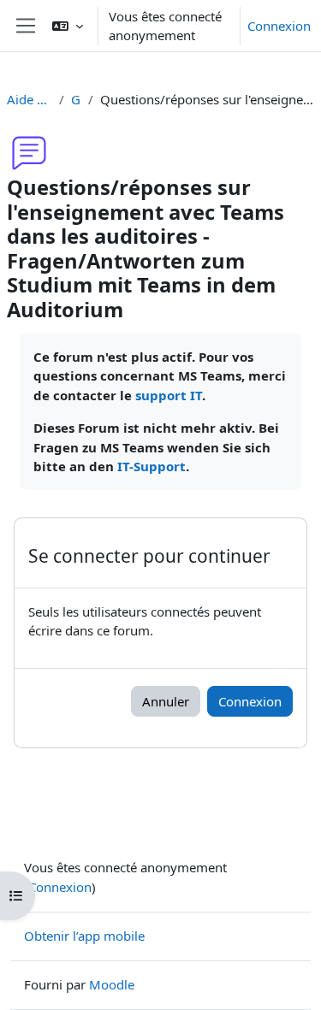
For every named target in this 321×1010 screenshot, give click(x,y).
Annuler (165, 701)
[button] (67, 25)
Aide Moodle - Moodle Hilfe (29, 99)
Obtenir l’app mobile (84, 935)
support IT (168, 395)
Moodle (111, 984)
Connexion (279, 25)
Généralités (76, 99)
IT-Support (151, 466)
